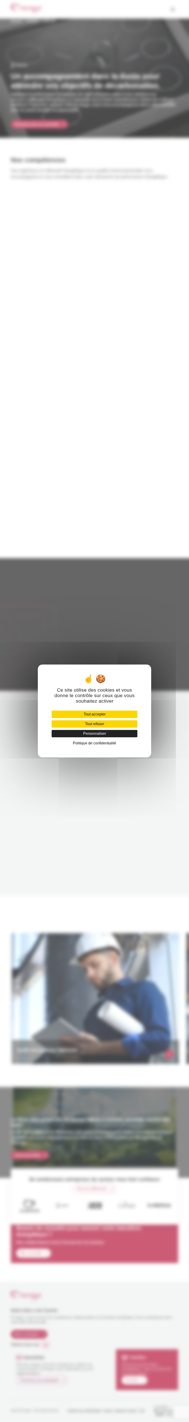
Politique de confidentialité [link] (94, 743)
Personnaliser (94, 733)
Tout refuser (94, 724)
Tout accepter (95, 714)
